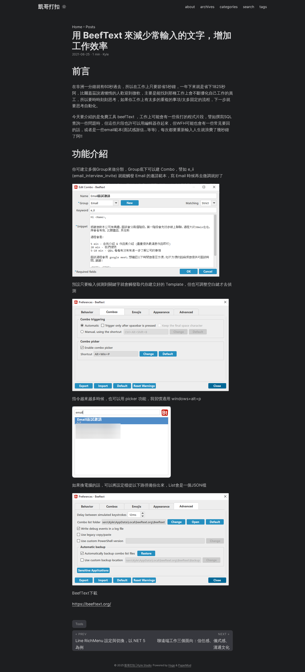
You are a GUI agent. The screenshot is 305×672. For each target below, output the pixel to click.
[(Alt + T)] (64, 6)
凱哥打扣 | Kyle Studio (138, 665)
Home (77, 27)
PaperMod (184, 665)
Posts (90, 27)
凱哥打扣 (49, 6)
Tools (79, 624)
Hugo (171, 665)
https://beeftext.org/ (91, 604)
